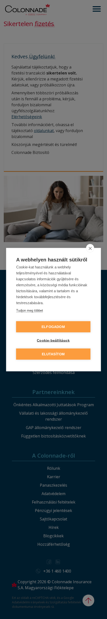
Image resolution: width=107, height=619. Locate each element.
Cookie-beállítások (53, 340)
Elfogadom (53, 326)
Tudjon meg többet (29, 310)
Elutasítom (53, 354)
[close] (90, 248)
